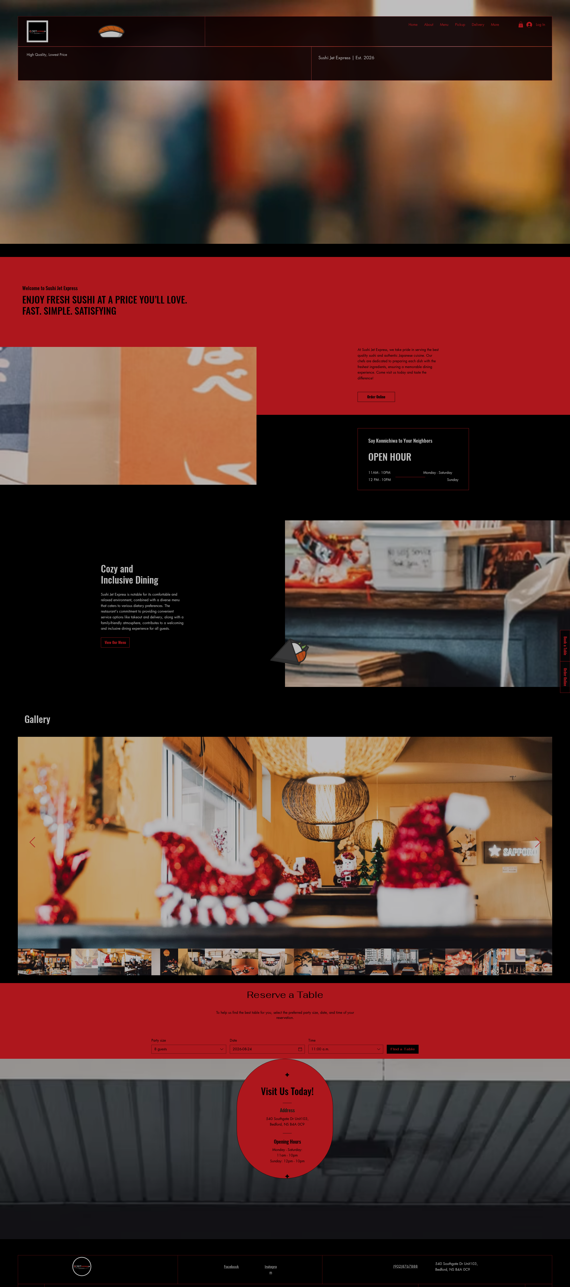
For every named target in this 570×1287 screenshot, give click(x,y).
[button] (562, 1189)
